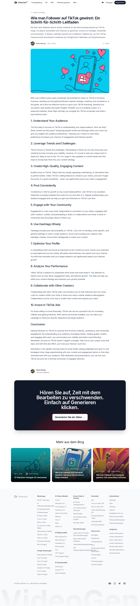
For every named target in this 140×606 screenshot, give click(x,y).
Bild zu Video (41, 522)
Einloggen (109, 2)
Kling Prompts (41, 564)
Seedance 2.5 (60, 503)
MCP (52, 2)
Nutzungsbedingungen (117, 520)
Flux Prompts (41, 571)
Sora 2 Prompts (42, 561)
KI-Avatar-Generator (44, 541)
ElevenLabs (59, 566)
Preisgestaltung (37, 2)
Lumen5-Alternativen (116, 543)
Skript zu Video (42, 534)
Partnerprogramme (63, 2)
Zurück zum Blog (39, 12)
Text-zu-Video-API (97, 503)
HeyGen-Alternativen (116, 533)
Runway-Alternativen (116, 546)
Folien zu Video (42, 538)
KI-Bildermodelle (61, 532)
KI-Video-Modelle (61, 496)
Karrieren (112, 507)
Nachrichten (95, 551)
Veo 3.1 (57, 520)
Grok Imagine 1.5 (60, 507)
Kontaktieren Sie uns (116, 513)
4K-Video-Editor (78, 523)
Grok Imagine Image (62, 556)
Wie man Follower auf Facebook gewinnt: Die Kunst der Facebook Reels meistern (69, 475)
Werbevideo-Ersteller (44, 531)
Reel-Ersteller (77, 514)
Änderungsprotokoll (98, 548)
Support (112, 510)
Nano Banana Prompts (44, 555)
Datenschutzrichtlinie (116, 516)
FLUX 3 (57, 500)
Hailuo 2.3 (58, 526)
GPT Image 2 (59, 553)
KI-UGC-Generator (43, 500)
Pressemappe (96, 555)
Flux (56, 550)
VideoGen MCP (96, 521)
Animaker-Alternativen (116, 550)
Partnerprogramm (97, 561)
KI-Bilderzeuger (42, 512)
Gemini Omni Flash (61, 513)
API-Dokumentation (97, 525)
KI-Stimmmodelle (61, 562)
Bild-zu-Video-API (97, 507)
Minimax (58, 516)
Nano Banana (59, 546)
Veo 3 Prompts (42, 558)
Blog (92, 545)
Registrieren (120, 2)
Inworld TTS (59, 570)
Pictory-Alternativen (116, 540)
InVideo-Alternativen (116, 536)
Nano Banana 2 (60, 540)
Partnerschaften (96, 564)
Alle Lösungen (42, 544)
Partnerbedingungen (116, 523)
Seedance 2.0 (60, 510)
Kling (57, 523)
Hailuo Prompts (42, 574)
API (46, 2)
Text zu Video (42, 519)
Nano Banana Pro (61, 536)
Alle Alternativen (114, 553)
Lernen (93, 558)
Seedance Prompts (43, 568)
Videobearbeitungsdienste (82, 544)
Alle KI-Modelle (60, 573)
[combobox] (102, 2)
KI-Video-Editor (42, 516)
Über (111, 503)
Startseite (112, 500)
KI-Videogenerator (43, 509)
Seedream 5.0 (60, 543)
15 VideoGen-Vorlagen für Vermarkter (30, 477)
